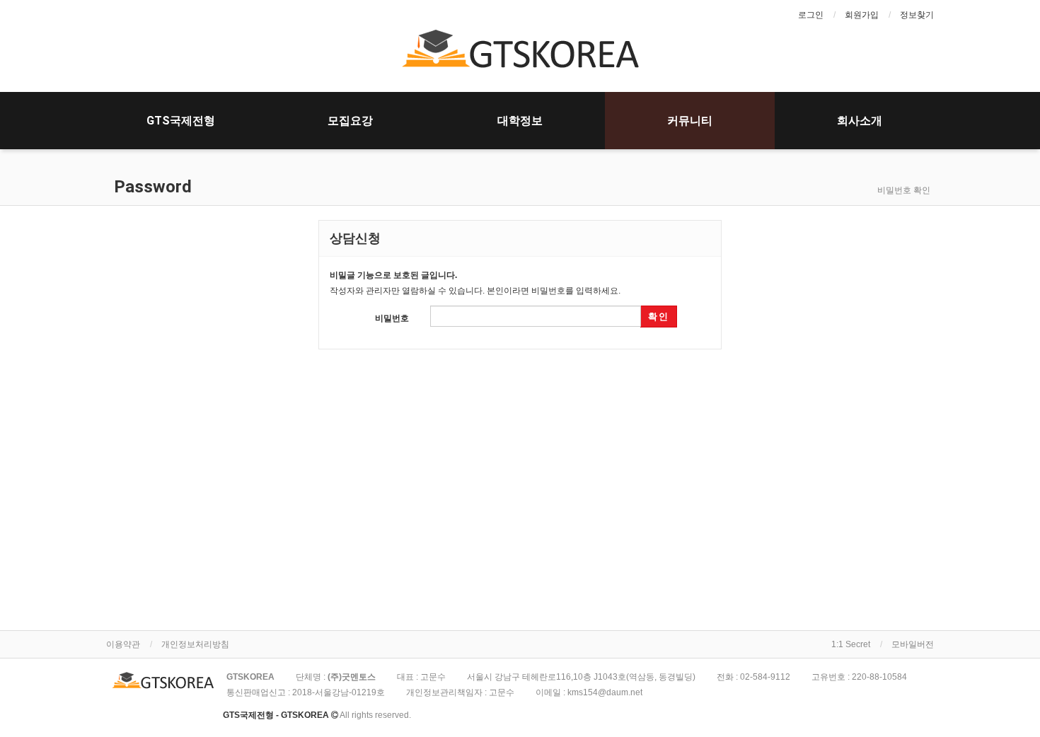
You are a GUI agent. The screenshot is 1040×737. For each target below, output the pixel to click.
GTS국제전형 (180, 120)
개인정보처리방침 (195, 644)
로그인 (811, 15)
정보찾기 (917, 15)
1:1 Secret (850, 644)
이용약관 (123, 644)
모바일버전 (912, 644)
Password (151, 187)
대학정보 (520, 120)
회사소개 (859, 120)
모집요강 (350, 120)
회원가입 (862, 15)
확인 (658, 316)
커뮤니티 (689, 120)
